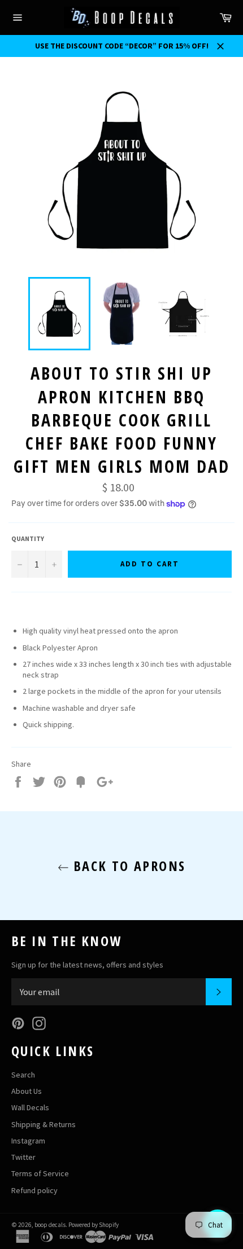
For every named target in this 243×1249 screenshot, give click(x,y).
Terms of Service (40, 1173)
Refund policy (34, 1190)
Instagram (28, 1141)
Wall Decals (30, 1107)
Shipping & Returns (43, 1124)
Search (23, 1075)
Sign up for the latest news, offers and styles (87, 965)
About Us (26, 1091)
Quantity (27, 538)
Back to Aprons (127, 865)
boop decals (50, 1225)
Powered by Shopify (93, 1225)
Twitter (23, 1157)
